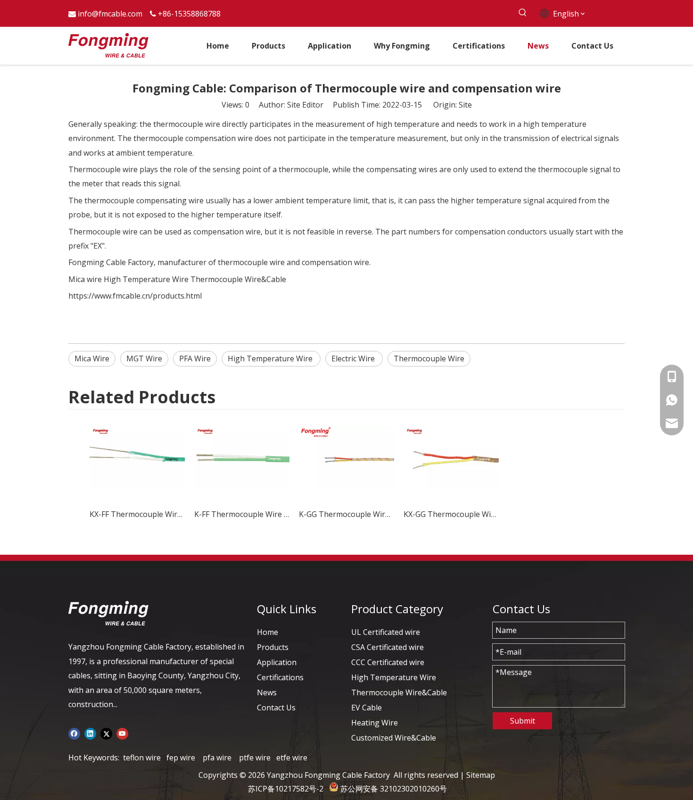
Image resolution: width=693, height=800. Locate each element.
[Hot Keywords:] (522, 13)
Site (465, 105)
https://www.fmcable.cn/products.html (135, 296)
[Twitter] (106, 732)
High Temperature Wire (146, 279)
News (267, 692)
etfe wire (291, 757)
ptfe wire (255, 757)
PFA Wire (195, 358)
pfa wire (217, 757)
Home (267, 632)
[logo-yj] (108, 613)
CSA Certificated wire (387, 647)
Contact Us (276, 707)
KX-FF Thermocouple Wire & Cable (137, 514)
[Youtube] (122, 732)
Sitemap (480, 775)
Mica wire (85, 279)
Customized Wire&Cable (393, 738)
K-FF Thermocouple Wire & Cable (241, 514)
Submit (522, 721)
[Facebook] (74, 732)
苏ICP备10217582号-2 (285, 788)
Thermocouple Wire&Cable (238, 279)
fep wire (180, 757)
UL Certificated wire (385, 632)
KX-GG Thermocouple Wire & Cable (451, 514)
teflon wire (142, 757)
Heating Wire (374, 722)
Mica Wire (91, 358)
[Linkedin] (90, 732)
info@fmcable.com (110, 13)
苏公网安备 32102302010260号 (393, 788)
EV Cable (366, 707)
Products (273, 647)
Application (277, 662)
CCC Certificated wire (387, 662)
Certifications (280, 677)
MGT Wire (144, 358)
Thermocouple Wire (429, 358)
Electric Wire (354, 358)
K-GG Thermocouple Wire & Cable (346, 514)
